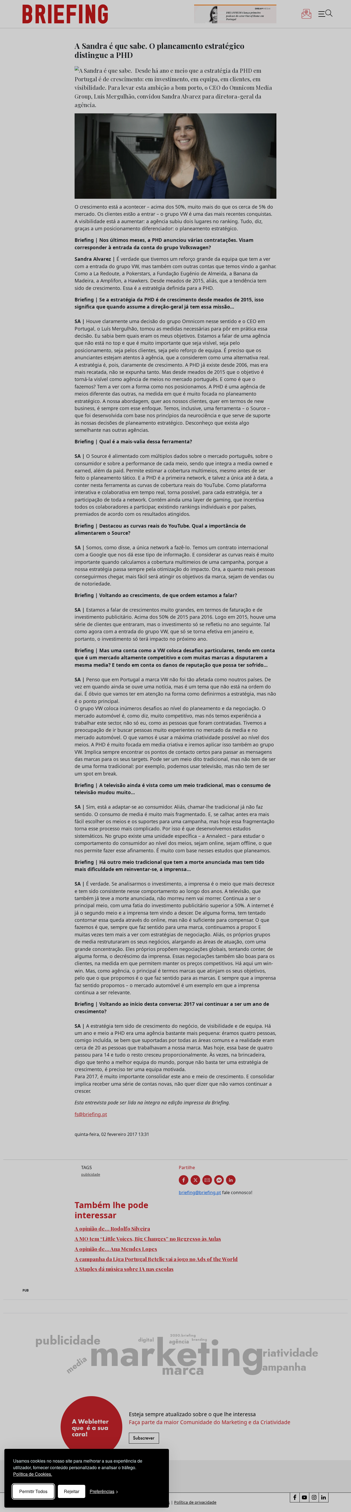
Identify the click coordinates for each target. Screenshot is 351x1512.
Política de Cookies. (32, 1474)
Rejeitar (71, 1491)
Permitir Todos (33, 1491)
